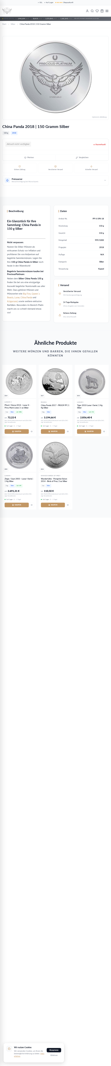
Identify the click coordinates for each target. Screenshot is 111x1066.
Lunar (17, 297)
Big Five (27, 294)
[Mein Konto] (87, 11)
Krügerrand (12, 301)
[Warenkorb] (102, 11)
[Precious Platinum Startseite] (7, 11)
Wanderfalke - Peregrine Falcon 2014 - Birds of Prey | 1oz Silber (54, 480)
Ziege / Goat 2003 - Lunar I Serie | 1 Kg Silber (19, 480)
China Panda (26, 297)
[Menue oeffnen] (107, 11)
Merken (30, 158)
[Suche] (92, 11)
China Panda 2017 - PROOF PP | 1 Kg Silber (55, 407)
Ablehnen (54, 1055)
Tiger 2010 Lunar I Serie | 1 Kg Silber (89, 407)
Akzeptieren (54, 1050)
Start (4, 24)
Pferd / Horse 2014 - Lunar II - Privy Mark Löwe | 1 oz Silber (17, 406)
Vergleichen (83, 158)
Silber (13, 24)
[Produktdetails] (31, 431)
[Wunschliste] (97, 11)
